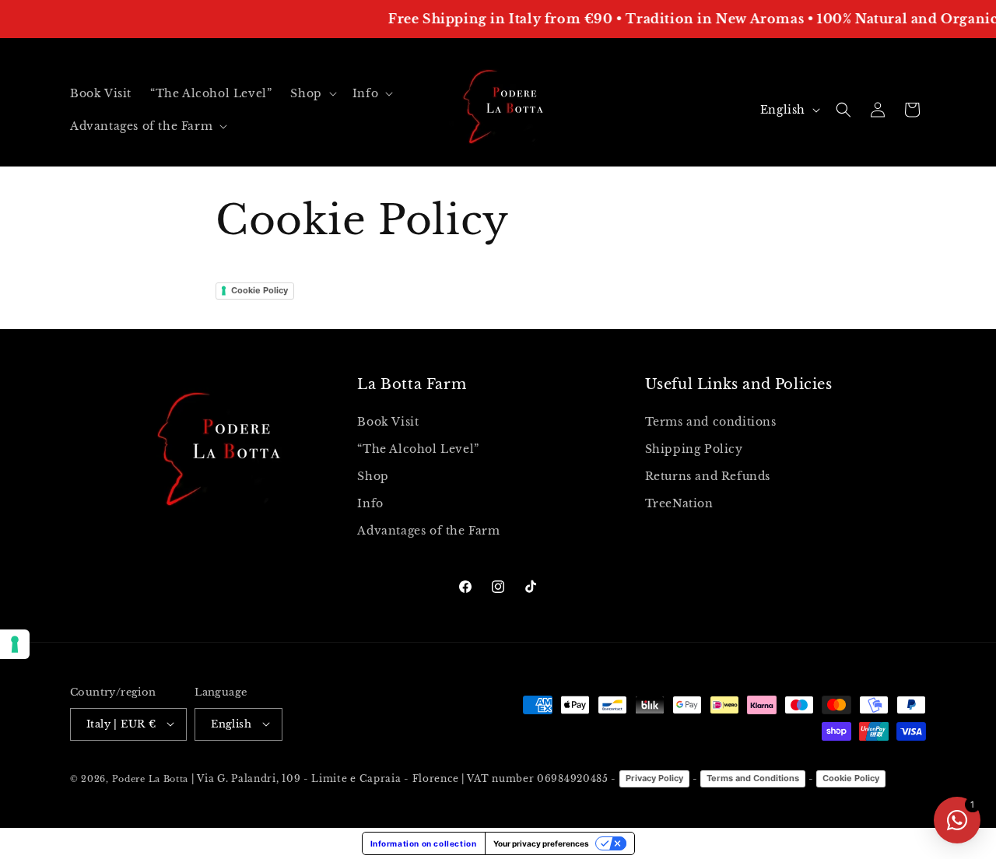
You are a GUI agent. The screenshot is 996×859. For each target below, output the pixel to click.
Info (370, 503)
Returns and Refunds (707, 475)
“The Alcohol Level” (418, 448)
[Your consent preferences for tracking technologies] (15, 644)
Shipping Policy (694, 448)
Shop (372, 475)
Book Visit (388, 421)
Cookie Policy (259, 290)
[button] (311, 93)
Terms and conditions (711, 421)
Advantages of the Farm (428, 531)
